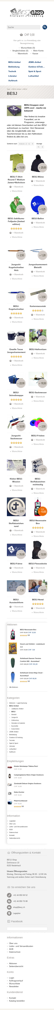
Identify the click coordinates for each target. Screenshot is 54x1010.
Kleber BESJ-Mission (16, 480)
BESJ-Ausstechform (16, 601)
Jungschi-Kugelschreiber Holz (16, 267)
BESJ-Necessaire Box (38, 521)
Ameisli (13, 714)
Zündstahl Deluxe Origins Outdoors (27, 783)
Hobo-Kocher (19, 792)
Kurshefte (14, 726)
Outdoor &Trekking (37, 67)
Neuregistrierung (27, 43)
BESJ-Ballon (38, 218)
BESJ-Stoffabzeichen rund (16, 523)
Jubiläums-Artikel (17, 709)
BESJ (25, 89)
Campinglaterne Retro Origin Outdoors (29, 775)
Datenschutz (13, 832)
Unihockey (15, 720)
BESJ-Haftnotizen (38, 349)
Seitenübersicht (14, 838)
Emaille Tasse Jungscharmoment (16, 350)
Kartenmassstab (38, 306)
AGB (11, 829)
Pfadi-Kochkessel (20, 801)
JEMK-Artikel (34, 62)
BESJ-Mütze (38, 177)
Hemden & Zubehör (18, 723)
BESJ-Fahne (16, 563)
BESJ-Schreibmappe (16, 393)
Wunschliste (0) (28, 48)
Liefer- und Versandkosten (18, 827)
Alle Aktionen (13, 687)
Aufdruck (12, 80)
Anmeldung (31, 40)
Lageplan (12, 821)
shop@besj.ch (19, 907)
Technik (12, 71)
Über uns (12, 824)
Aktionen (13, 963)
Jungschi (14, 717)
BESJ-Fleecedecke (38, 563)
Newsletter (14, 986)
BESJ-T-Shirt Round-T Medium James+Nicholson (16, 180)
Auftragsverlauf (16, 981)
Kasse (35, 53)
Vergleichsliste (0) (20, 50)
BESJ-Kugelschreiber (16, 307)
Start (8, 89)
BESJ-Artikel (14, 62)
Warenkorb (23, 53)
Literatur (12, 76)
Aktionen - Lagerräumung (18, 703)
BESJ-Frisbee (37, 435)
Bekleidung (14, 67)
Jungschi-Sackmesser (16, 437)
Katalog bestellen (17, 1001)
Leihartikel (33, 76)
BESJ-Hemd (38, 599)
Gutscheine (15, 729)
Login (11, 978)
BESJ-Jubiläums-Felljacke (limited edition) (16, 221)
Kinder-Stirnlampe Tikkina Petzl (26, 766)
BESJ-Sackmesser (38, 392)
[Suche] (44, 27)
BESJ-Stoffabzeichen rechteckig (37, 482)
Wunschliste (17, 191)
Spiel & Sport (34, 71)
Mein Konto (38, 50)
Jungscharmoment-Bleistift (38, 265)
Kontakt (12, 835)
